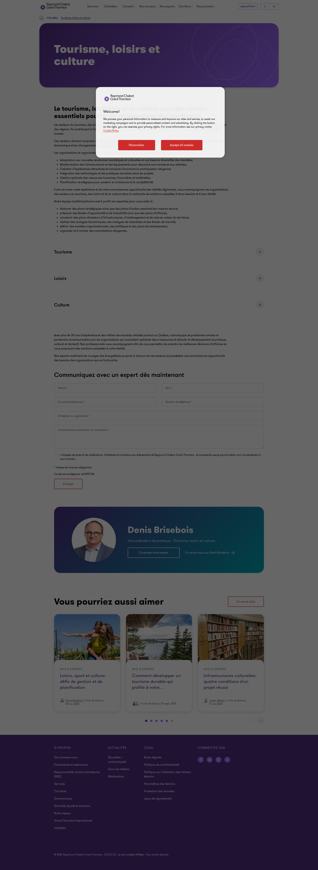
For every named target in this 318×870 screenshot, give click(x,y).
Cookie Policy (111, 130)
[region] (160, 122)
